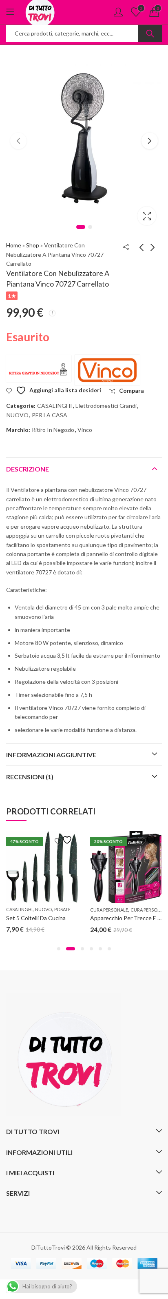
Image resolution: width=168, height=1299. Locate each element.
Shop (32, 245)
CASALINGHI (54, 405)
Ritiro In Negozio (53, 429)
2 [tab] (90, 227)
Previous (18, 141)
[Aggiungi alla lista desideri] (64, 840)
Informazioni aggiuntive (51, 754)
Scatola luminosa (146, 216)
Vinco (84, 429)
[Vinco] (107, 370)
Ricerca (150, 33)
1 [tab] (80, 227)
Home (13, 245)
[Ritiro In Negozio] (38, 368)
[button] (58, 948)
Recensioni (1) (29, 777)
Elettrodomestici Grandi (106, 405)
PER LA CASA (49, 414)
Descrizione (27, 469)
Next (149, 141)
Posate (62, 909)
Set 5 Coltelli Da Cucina (36, 917)
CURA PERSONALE (109, 909)
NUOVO (18, 414)
